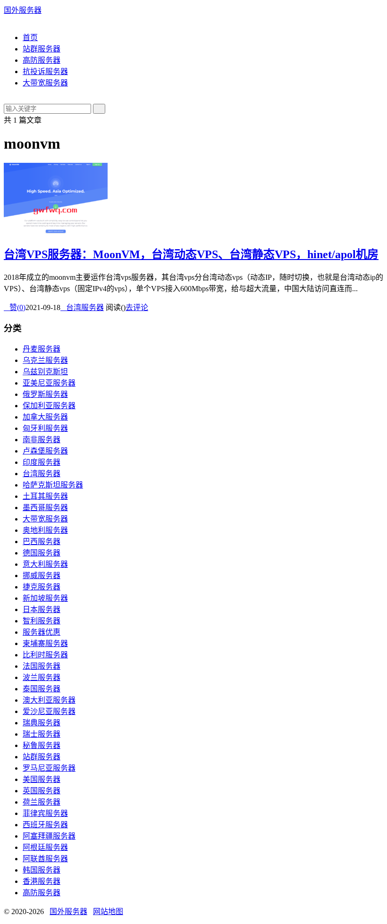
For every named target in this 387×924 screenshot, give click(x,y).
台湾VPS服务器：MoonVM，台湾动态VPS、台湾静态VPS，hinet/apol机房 (191, 254)
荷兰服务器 (41, 802)
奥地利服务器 (45, 530)
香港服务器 (41, 881)
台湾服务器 (82, 307)
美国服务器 (41, 779)
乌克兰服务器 (45, 360)
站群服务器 (41, 49)
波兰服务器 (41, 677)
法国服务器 (41, 666)
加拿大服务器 (45, 417)
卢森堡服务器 (45, 451)
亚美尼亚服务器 (49, 383)
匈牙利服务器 (45, 428)
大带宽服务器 (45, 83)
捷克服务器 (41, 587)
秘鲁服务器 (41, 745)
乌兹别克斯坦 (45, 372)
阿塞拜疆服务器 (49, 836)
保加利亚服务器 (49, 406)
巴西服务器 (41, 542)
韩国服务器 (41, 870)
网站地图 (108, 911)
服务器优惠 (41, 632)
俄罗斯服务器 (45, 394)
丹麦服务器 (41, 349)
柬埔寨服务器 (45, 643)
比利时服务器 (45, 655)
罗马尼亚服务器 (49, 768)
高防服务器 (41, 60)
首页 (30, 38)
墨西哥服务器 (45, 508)
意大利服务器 (45, 564)
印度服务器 (41, 462)
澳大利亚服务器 (49, 700)
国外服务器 (23, 10)
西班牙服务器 (45, 825)
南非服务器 (41, 440)
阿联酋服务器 (45, 859)
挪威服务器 (41, 575)
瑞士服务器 (41, 734)
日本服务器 (41, 609)
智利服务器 (41, 621)
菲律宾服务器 (45, 813)
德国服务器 (41, 553)
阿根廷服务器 (45, 847)
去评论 (137, 307)
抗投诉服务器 (45, 71)
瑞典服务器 (41, 723)
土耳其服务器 (45, 496)
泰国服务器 (41, 689)
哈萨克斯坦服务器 (53, 485)
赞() (14, 307)
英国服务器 (41, 791)
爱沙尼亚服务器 (49, 711)
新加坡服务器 (45, 598)
